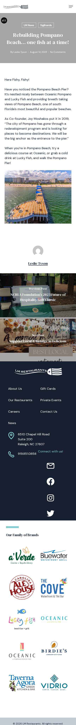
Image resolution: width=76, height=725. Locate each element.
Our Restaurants (20, 400)
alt (4, 20)
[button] (71, 6)
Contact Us (48, 411)
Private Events (50, 400)
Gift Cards (48, 389)
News (12, 423)
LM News (29, 25)
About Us (15, 389)
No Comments (58, 52)
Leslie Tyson (20, 52)
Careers (14, 411)
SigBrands (46, 25)
